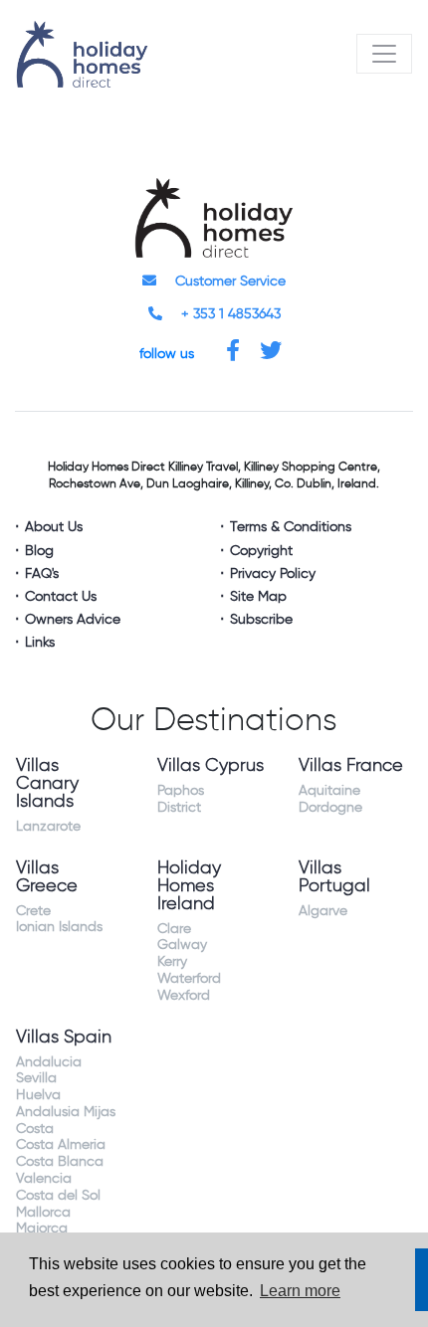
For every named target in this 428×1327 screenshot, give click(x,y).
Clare (174, 929)
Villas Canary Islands (47, 784)
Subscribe (261, 620)
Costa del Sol (58, 1196)
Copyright (261, 551)
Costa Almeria (61, 1145)
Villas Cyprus (210, 766)
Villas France (351, 766)
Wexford (183, 996)
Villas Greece (47, 877)
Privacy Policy (273, 574)
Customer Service (228, 281)
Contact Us (61, 597)
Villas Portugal (334, 877)
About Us (54, 527)
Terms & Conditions (290, 527)
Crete (33, 911)
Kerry (172, 962)
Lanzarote (48, 827)
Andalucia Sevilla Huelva (49, 1079)
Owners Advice (72, 620)
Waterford (189, 979)
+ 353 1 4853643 (229, 314)
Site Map (258, 597)
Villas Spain (63, 1037)
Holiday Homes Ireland (189, 886)
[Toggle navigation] (384, 54)
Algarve (323, 911)
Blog (39, 551)
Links (40, 643)
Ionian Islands (59, 927)
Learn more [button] (300, 1290)
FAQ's (42, 574)
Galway (182, 945)
